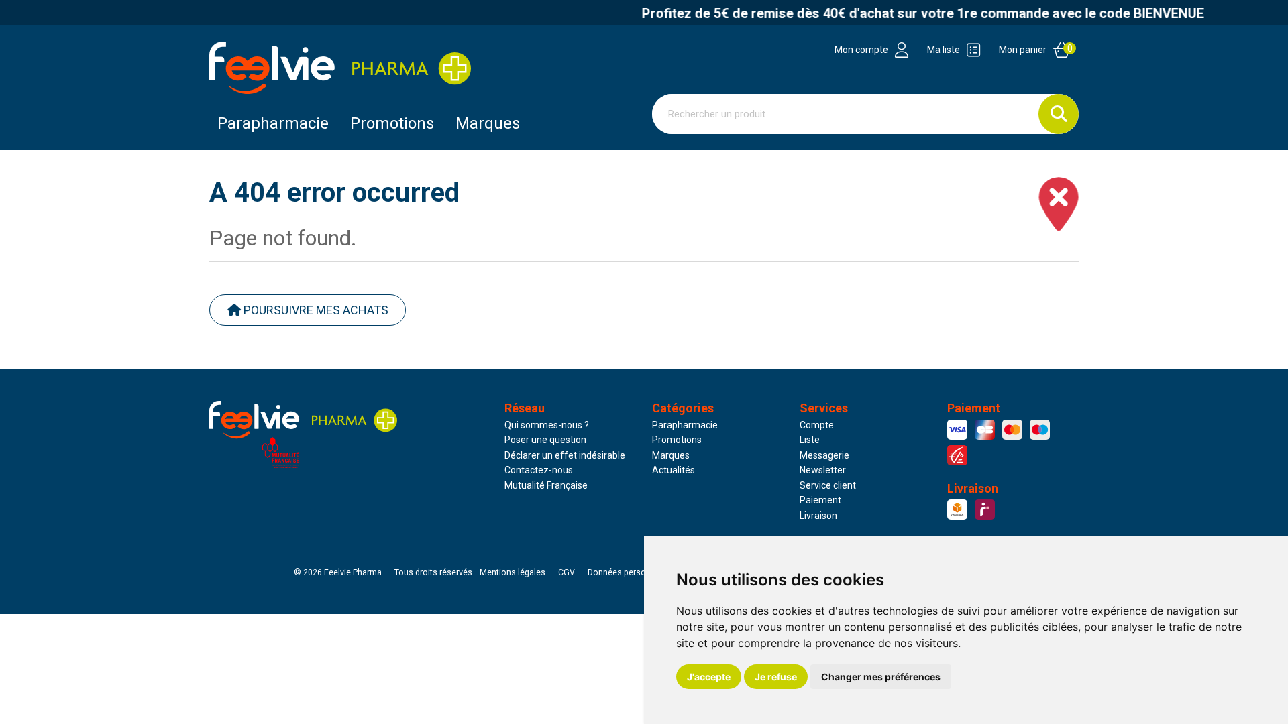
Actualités (673, 470)
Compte (817, 425)
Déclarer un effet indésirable (564, 455)
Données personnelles (631, 572)
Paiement (820, 500)
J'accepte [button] (709, 676)
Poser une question (545, 439)
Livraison (818, 515)
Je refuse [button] (776, 676)
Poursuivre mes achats (314, 310)
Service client (828, 485)
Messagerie (824, 455)
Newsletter (823, 470)
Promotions (677, 439)
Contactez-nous (538, 470)
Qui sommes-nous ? (546, 425)
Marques (487, 123)
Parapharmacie (273, 123)
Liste (810, 439)
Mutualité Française (546, 485)
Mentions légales (512, 572)
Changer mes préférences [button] (881, 676)
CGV (566, 572)
